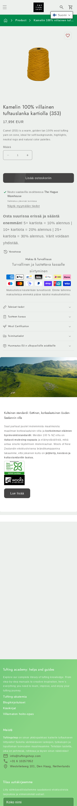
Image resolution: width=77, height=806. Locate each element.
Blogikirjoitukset (14, 702)
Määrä (7, 147)
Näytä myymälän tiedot (23, 206)
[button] (4, 7)
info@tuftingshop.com (25, 756)
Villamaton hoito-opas (18, 714)
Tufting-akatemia (15, 696)
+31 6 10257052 (21, 761)
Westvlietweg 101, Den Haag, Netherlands (40, 766)
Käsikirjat (9, 708)
